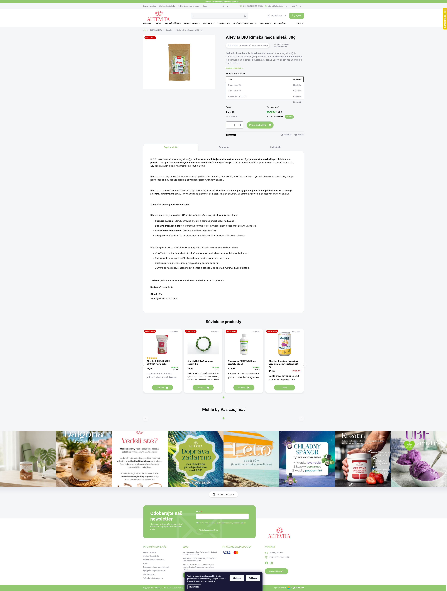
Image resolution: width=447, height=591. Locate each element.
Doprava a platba (149, 6)
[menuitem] (148, 23)
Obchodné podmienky (167, 6)
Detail (285, 387)
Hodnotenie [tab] (275, 147)
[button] (223, 397)
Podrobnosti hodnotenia (260, 45)
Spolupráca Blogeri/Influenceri (154, 571)
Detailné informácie (233, 68)
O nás (205, 6)
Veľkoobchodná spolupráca (153, 578)
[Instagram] (271, 562)
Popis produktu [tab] (171, 147)
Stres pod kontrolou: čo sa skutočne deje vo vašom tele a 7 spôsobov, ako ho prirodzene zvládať (198, 567)
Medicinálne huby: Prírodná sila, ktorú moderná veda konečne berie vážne (199, 559)
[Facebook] (266, 562)
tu (214, 581)
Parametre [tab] (224, 147)
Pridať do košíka (257, 125)
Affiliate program (149, 574)
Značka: (280, 46)
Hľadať (245, 16)
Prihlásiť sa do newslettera (208, 530)
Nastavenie (194, 587)
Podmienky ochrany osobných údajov (156, 567)
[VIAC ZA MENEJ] (162, 344)
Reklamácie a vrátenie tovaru (188, 6)
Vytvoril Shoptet (280, 588)
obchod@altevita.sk (276, 553)
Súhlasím (253, 578)
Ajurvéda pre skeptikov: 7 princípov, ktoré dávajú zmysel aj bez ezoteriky (200, 553)
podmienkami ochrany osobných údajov (231, 523)
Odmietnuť (236, 578)
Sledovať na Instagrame (225, 494)
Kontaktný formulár (276, 571)
